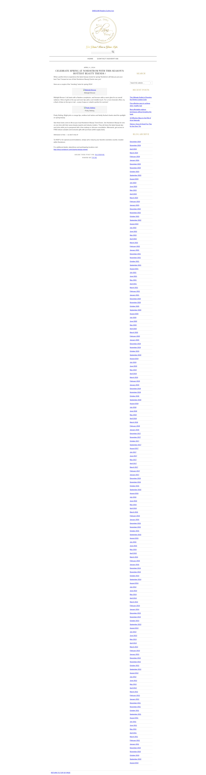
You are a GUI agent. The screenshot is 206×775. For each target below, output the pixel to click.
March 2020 (134, 332)
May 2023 (133, 190)
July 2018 (133, 407)
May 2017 (133, 460)
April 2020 (133, 329)
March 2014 (134, 602)
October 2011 (134, 710)
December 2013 (135, 613)
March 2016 (134, 512)
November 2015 (135, 527)
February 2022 (135, 246)
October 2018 (134, 396)
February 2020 (135, 336)
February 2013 (135, 650)
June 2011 (133, 725)
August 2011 (134, 718)
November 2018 (135, 392)
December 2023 (135, 164)
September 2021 (135, 265)
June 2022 (133, 231)
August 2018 (134, 403)
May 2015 (133, 549)
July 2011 (133, 722)
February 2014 (135, 606)
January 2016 (134, 519)
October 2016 (134, 486)
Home (90, 59)
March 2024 (134, 153)
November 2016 (135, 482)
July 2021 (133, 272)
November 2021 (135, 258)
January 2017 (134, 475)
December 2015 (135, 523)
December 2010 (135, 748)
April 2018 (133, 418)
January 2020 (134, 340)
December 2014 (135, 568)
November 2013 (135, 617)
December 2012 (135, 658)
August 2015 (134, 538)
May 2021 (133, 280)
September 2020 (135, 310)
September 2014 (135, 579)
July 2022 (133, 228)
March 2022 (134, 242)
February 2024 (135, 156)
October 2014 (134, 576)
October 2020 (134, 306)
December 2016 (135, 478)
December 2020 (135, 299)
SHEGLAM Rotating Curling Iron (103, 11)
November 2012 (135, 662)
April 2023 (133, 194)
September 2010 (135, 759)
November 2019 (135, 347)
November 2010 (135, 751)
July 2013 (133, 632)
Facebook (100, 155)
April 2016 (133, 508)
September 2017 (135, 445)
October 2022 (134, 216)
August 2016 (134, 493)
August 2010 (134, 763)
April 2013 (133, 643)
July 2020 (133, 317)
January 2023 (134, 205)
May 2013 (133, 639)
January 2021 (134, 295)
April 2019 (133, 374)
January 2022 (134, 250)
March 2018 (134, 422)
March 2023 (134, 198)
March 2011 (134, 737)
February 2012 (135, 695)
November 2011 (135, 707)
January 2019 (134, 385)
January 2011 (134, 744)
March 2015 (134, 557)
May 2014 (133, 594)
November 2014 (135, 572)
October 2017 (134, 441)
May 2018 (133, 415)
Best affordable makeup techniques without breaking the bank (140, 112)
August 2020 (134, 314)
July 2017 (133, 452)
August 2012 (134, 673)
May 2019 (133, 370)
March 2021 (134, 287)
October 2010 (134, 755)
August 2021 (134, 269)
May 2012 (133, 684)
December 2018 (135, 388)
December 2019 (135, 344)
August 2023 (134, 179)
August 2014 (134, 583)
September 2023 (135, 175)
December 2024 (135, 142)
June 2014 (133, 591)
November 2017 (135, 437)
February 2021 (135, 291)
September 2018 (135, 400)
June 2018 (133, 411)
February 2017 (135, 471)
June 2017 (133, 456)
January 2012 (134, 699)
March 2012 (134, 692)
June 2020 (133, 321)
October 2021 (134, 261)
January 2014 (134, 609)
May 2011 (133, 729)
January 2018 (134, 430)
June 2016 (133, 501)
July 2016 (133, 497)
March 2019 (134, 377)
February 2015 (135, 561)
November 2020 (135, 302)
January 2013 (134, 654)
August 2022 (134, 224)
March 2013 (134, 647)
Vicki (94, 157)
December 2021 (135, 254)
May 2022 (133, 235)
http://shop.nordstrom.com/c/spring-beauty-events (71, 149)
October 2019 (134, 351)
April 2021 (133, 284)
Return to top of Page (60, 772)
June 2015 (133, 546)
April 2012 (133, 688)
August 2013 (134, 628)
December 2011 (135, 703)
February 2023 (135, 201)
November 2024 (135, 145)
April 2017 (133, 463)
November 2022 (135, 213)
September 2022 (135, 220)
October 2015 (134, 531)
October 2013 (134, 621)
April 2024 (133, 149)
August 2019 (134, 358)
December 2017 (135, 433)
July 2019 (133, 362)
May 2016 (133, 505)
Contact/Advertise (108, 59)
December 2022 (135, 209)
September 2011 (135, 714)
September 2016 (135, 490)
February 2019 (135, 381)
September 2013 (135, 624)
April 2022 (133, 239)
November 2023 (135, 168)
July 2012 (133, 677)
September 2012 (135, 669)
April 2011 (133, 733)
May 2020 (133, 325)
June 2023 (133, 186)
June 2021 (133, 276)
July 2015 (133, 542)
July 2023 (133, 183)
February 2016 (135, 516)
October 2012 (134, 665)
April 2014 (133, 598)
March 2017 (134, 467)
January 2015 (134, 564)
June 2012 (133, 680)
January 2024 (134, 160)
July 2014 (133, 587)
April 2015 (133, 553)
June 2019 (133, 366)
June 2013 (133, 635)
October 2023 (134, 171)
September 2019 (135, 355)
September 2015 (135, 534)
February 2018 (135, 426)
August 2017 (134, 448)
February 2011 (135, 740)
